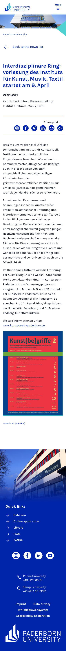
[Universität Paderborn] (33, 633)
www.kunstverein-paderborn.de (24, 325)
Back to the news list (27, 47)
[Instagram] (16, 555)
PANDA (18, 540)
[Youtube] (50, 555)
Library (18, 527)
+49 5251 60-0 (32, 580)
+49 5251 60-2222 (34, 591)
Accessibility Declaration (33, 615)
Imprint (21, 604)
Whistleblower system (33, 610)
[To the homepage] (17, 7)
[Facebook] (27, 555)
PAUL (17, 534)
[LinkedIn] (39, 555)
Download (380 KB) (14, 423)
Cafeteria (20, 515)
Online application (26, 521)
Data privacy (41, 604)
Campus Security (34, 587)
